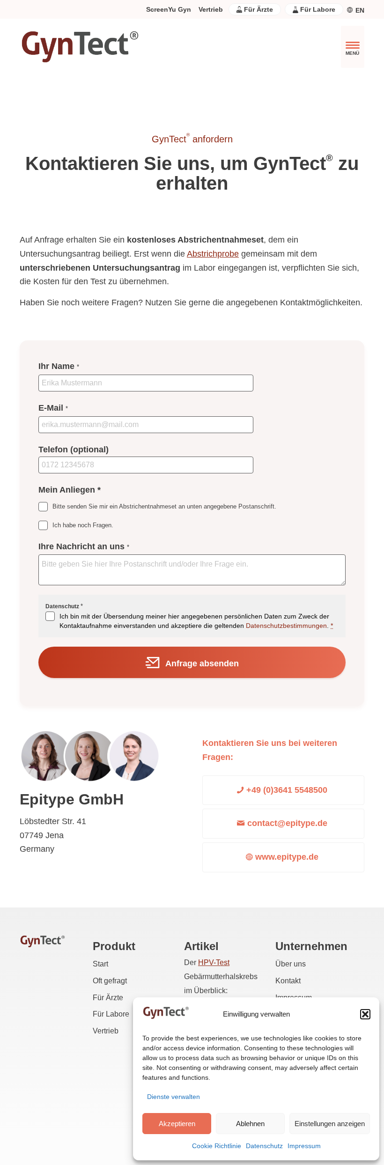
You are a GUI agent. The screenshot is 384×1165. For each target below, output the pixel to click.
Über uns (290, 964)
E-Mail (53, 408)
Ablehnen (250, 1124)
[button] (365, 1014)
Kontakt (288, 981)
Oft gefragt (110, 981)
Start (100, 964)
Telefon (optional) (73, 449)
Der (206, 962)
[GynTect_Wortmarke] (80, 47)
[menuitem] (168, 9)
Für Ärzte (257, 9)
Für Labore (316, 9)
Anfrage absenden (202, 663)
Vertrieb (211, 9)
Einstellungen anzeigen (330, 1124)
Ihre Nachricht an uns (83, 546)
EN (359, 10)
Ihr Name (58, 366)
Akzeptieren (177, 1124)
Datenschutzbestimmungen (286, 625)
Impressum (304, 1146)
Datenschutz (264, 1146)
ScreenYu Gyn (168, 9)
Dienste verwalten (173, 1096)
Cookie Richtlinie (216, 1146)
